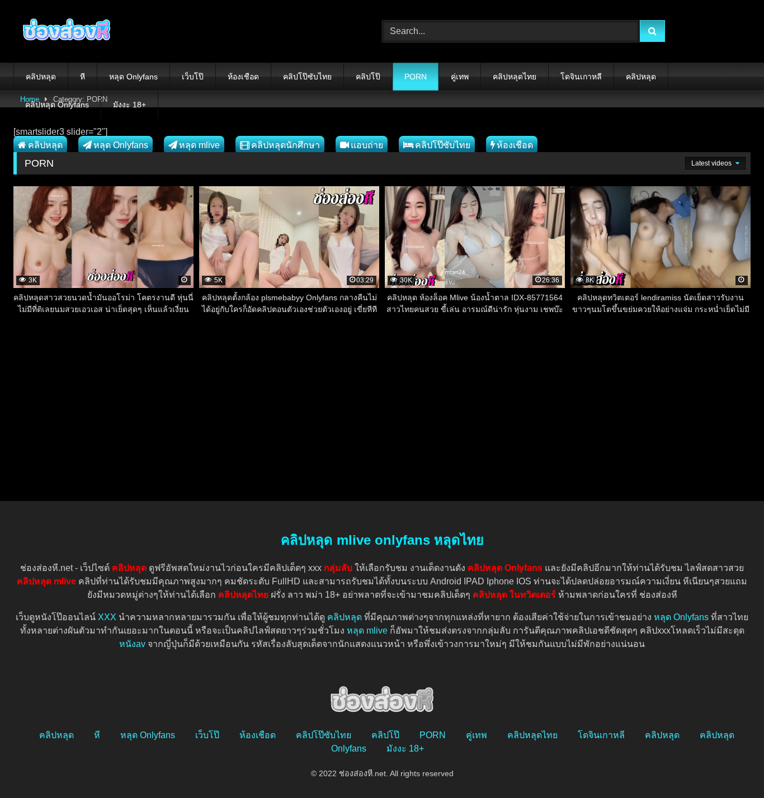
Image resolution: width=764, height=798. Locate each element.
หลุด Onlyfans (133, 76)
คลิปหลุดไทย (514, 76)
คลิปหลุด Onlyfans (57, 104)
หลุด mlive (199, 145)
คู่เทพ (460, 76)
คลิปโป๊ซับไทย (307, 76)
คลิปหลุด (41, 76)
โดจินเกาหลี (581, 76)
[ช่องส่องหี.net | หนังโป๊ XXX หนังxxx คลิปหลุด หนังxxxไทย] (63, 31)
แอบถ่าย (367, 145)
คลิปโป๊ (368, 76)
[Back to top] (729, 765)
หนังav (132, 644)
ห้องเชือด (243, 76)
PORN (415, 76)
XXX (107, 617)
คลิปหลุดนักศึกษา (285, 145)
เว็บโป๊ (193, 76)
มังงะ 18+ (129, 104)
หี (82, 76)
